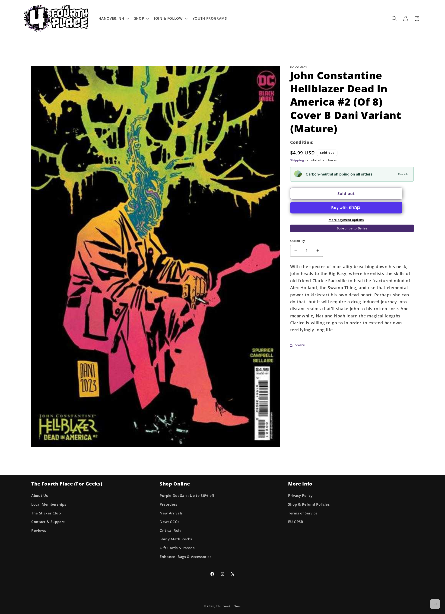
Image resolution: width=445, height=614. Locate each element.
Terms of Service (303, 513)
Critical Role (171, 530)
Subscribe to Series (352, 228)
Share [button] (300, 345)
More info (403, 173)
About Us (39, 495)
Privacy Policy (300, 495)
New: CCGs (169, 522)
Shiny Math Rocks (176, 539)
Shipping (297, 160)
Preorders (168, 504)
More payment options (346, 219)
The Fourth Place (228, 606)
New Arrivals (171, 513)
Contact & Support (48, 522)
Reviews (38, 530)
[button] (113, 18)
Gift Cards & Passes (177, 547)
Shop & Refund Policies (309, 504)
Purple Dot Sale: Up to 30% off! (187, 495)
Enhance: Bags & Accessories (186, 556)
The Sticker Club (46, 513)
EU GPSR (295, 522)
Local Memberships (48, 504)
